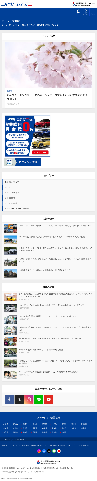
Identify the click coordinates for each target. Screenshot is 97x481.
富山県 (15, 428)
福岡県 (44, 432)
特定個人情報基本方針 (50, 468)
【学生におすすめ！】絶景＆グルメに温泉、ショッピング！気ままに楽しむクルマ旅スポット (55, 227)
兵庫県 (83, 428)
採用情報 (12, 468)
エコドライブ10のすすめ (83, 445)
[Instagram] (28, 399)
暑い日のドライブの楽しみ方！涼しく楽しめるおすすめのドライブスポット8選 (50, 338)
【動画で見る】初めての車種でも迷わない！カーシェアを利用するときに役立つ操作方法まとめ (55, 328)
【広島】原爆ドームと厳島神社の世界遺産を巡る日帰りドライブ (44, 270)
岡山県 (15, 432)
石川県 (25, 428)
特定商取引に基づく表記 (57, 445)
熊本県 (54, 432)
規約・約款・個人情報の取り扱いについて (35, 445)
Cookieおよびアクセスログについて (14, 472)
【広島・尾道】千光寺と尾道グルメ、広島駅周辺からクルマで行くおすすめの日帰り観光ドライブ (55, 260)
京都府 (64, 428)
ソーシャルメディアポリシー (37, 472)
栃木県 (35, 424)
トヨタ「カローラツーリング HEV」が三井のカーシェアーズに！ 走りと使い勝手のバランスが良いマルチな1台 (55, 249)
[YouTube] (48, 399)
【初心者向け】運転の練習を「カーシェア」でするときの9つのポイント (47, 316)
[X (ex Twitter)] (19, 399)
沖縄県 (64, 432)
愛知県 (54, 428)
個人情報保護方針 (36, 468)
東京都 (73, 424)
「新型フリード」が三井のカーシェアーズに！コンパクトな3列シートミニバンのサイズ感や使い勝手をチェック (55, 362)
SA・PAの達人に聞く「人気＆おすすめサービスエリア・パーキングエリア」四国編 (52, 237)
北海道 (5, 424)
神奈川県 (84, 424)
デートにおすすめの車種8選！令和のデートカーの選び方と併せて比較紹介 (48, 372)
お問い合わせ (6, 445)
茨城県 (25, 424)
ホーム (7, 439)
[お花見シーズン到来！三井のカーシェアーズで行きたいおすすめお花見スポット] (48, 65)
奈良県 (5, 432)
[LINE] (38, 399)
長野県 (35, 428)
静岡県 (44, 428)
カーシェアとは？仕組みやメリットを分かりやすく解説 (41, 350)
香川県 (35, 432)
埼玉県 (54, 424)
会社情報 (5, 468)
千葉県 (64, 424)
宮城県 (15, 424)
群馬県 (44, 424)
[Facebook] (9, 399)
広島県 (25, 432)
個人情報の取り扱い (66, 468)
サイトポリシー (16, 445)
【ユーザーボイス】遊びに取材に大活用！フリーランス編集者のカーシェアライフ (51, 305)
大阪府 (73, 428)
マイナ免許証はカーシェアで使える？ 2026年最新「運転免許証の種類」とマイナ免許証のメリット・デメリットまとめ (55, 295)
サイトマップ (70, 445)
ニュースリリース (23, 468)
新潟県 (5, 428)
